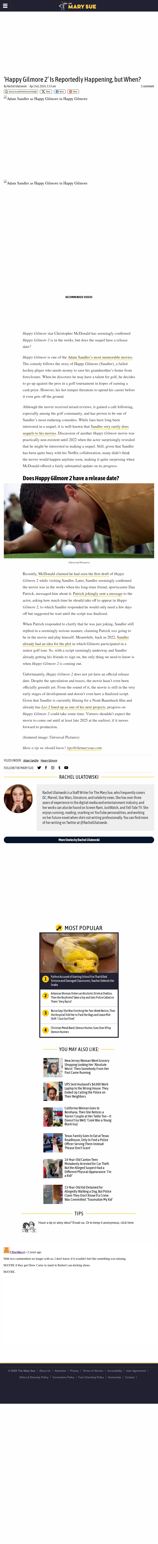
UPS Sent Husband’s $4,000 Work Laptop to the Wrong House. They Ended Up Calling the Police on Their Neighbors (86, 1090)
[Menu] (5, 6)
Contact (129, 1377)
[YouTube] (66, 769)
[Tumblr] (59, 769)
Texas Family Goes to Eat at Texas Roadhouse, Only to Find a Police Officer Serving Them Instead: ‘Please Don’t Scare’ (87, 1142)
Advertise (60, 1370)
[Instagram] (52, 769)
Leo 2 (45, 706)
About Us (44, 1370)
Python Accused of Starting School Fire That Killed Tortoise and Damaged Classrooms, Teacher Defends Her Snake (82, 980)
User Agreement (136, 1370)
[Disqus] (79, 1294)
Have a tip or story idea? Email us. (62, 1222)
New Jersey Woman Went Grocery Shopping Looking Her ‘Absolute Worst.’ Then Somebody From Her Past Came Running (87, 1066)
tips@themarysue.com (84, 747)
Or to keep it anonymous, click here (110, 1222)
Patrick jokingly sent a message (98, 593)
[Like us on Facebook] (46, 769)
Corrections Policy (63, 1377)
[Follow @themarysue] (39, 769)
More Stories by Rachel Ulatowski (79, 840)
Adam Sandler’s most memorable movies (100, 357)
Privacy (74, 1370)
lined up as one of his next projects (77, 706)
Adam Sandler (31, 760)
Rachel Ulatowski (17, 86)
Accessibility (114, 1370)
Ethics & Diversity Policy (33, 1377)
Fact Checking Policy (91, 1377)
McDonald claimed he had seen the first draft (73, 573)
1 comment (147, 86)
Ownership (114, 1377)
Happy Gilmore (49, 760)
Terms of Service (93, 1370)
